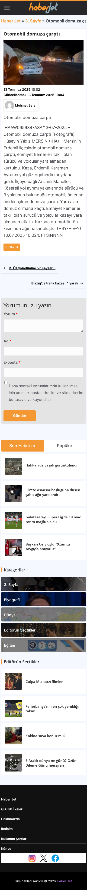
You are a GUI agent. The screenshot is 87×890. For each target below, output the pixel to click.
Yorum (10, 314)
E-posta (12, 362)
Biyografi (12, 599)
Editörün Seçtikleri (20, 630)
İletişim (7, 829)
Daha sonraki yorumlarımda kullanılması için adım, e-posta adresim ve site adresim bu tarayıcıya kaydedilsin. (46, 393)
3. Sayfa (33, 20)
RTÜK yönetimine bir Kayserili (32, 268)
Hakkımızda (10, 819)
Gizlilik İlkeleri (12, 809)
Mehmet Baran (26, 105)
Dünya (10, 615)
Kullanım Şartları (14, 839)
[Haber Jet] (43, 8)
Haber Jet (11, 20)
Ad (7, 341)
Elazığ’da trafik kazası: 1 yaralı (54, 283)
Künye (6, 849)
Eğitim (9, 645)
